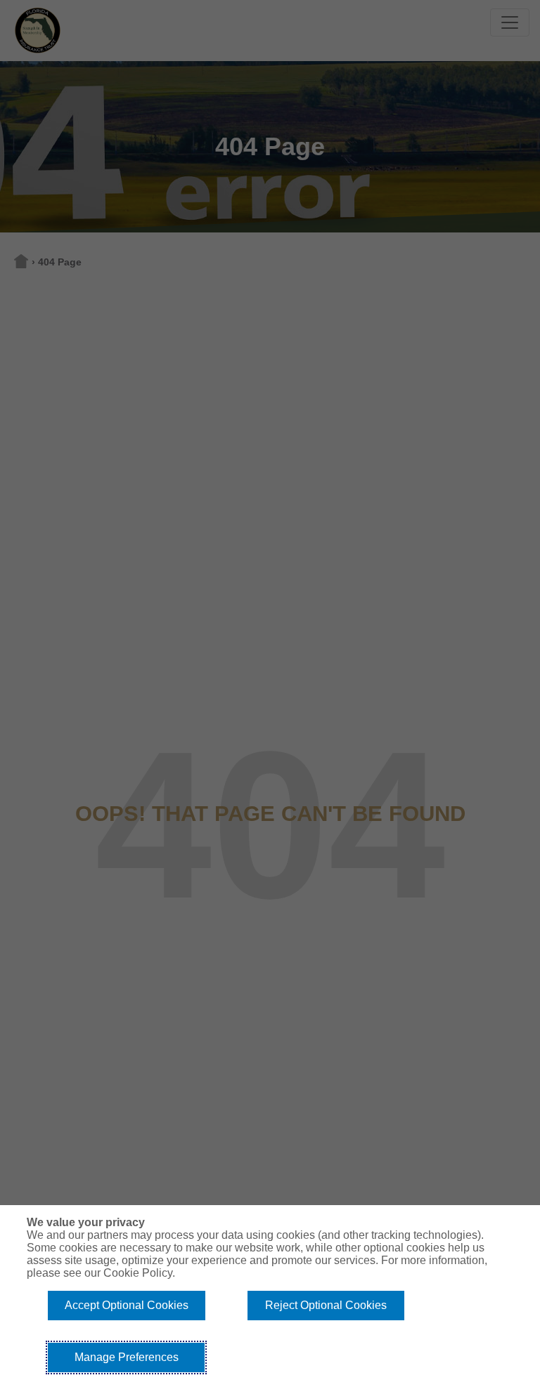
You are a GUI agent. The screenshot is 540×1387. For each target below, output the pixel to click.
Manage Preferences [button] (127, 1357)
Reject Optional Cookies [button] (326, 1305)
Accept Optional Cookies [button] (126, 1305)
